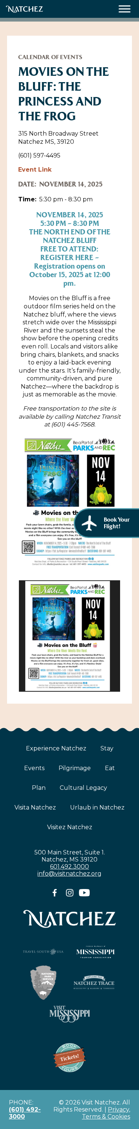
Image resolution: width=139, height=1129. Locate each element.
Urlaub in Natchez (97, 807)
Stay (106, 748)
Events (34, 768)
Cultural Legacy (83, 787)
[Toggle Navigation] (124, 9)
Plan (39, 787)
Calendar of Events (50, 57)
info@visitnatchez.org (69, 873)
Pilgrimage (75, 768)
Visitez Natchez (69, 827)
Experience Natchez (56, 748)
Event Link (35, 169)
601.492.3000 (69, 866)
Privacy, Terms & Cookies (106, 1113)
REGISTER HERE (66, 257)
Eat (110, 768)
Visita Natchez (35, 807)
